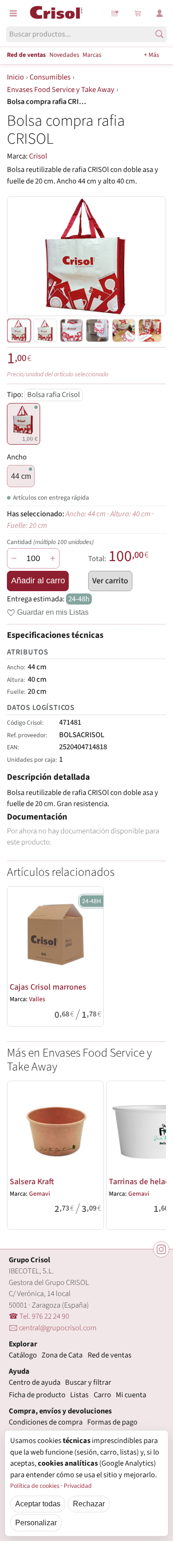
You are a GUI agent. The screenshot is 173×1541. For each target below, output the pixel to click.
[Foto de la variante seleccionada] (19, 330)
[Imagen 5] (150, 330)
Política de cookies (35, 1486)
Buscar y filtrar (88, 1382)
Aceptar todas (37, 1503)
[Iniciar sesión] (160, 13)
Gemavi (39, 1194)
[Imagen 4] (124, 330)
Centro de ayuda (34, 1382)
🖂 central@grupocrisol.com (52, 1327)
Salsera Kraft (32, 1181)
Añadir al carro (38, 580)
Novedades (64, 55)
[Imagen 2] (72, 330)
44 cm (21, 476)
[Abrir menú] (13, 13)
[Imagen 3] (97, 330)
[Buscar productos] (159, 34)
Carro (102, 1394)
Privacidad (78, 1486)
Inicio (15, 77)
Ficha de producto (37, 1394)
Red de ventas (26, 55)
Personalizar (36, 1522)
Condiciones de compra (46, 1422)
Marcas (92, 55)
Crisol (38, 156)
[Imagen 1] (45, 330)
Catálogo (23, 1355)
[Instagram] (161, 1249)
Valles (37, 999)
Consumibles (50, 77)
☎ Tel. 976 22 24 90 (39, 1316)
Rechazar (89, 1503)
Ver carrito (110, 581)
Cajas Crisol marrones (48, 987)
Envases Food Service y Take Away (60, 89)
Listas (115, 13)
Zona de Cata (62, 1355)
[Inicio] (56, 12)
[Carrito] (137, 13)
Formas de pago (112, 1422)
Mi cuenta (131, 1394)
